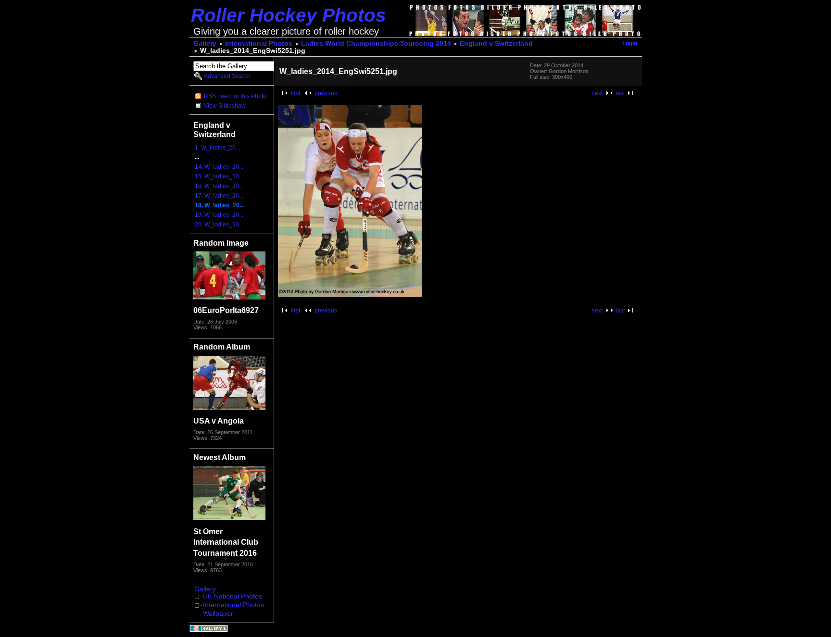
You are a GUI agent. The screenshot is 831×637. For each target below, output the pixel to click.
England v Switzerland (496, 43)
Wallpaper (218, 613)
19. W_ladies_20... (219, 215)
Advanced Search (227, 76)
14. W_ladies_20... (219, 166)
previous (326, 93)
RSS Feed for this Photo (235, 96)
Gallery (204, 43)
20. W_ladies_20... (219, 224)
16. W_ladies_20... (219, 186)
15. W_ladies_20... (219, 176)
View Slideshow (225, 105)
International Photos (258, 43)
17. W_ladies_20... (219, 195)
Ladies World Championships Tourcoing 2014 (376, 43)
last (620, 93)
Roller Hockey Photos (288, 15)
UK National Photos (232, 596)
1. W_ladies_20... (217, 147)
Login (629, 43)
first (295, 93)
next (597, 93)
